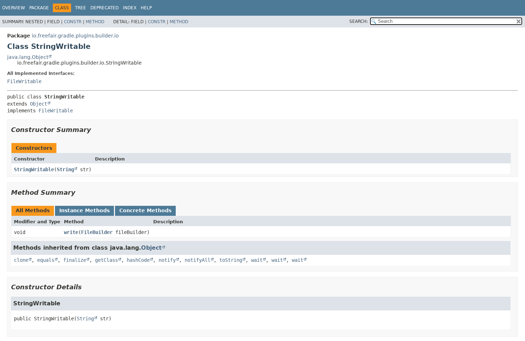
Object (38, 104)
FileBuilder (96, 232)
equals (45, 260)
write (71, 232)
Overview (13, 7)
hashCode (138, 260)
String (65, 169)
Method (95, 21)
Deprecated (104, 7)
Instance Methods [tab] (84, 210)
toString (230, 260)
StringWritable (34, 169)
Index (129, 7)
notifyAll (197, 260)
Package (39, 7)
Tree (80, 7)
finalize (74, 260)
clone (21, 260)
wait (256, 260)
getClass (106, 260)
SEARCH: (358, 21)
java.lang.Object (27, 57)
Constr (72, 21)
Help (146, 7)
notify (167, 260)
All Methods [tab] (33, 210)
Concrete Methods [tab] (145, 210)
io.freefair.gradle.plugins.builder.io (75, 36)
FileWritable (24, 81)
